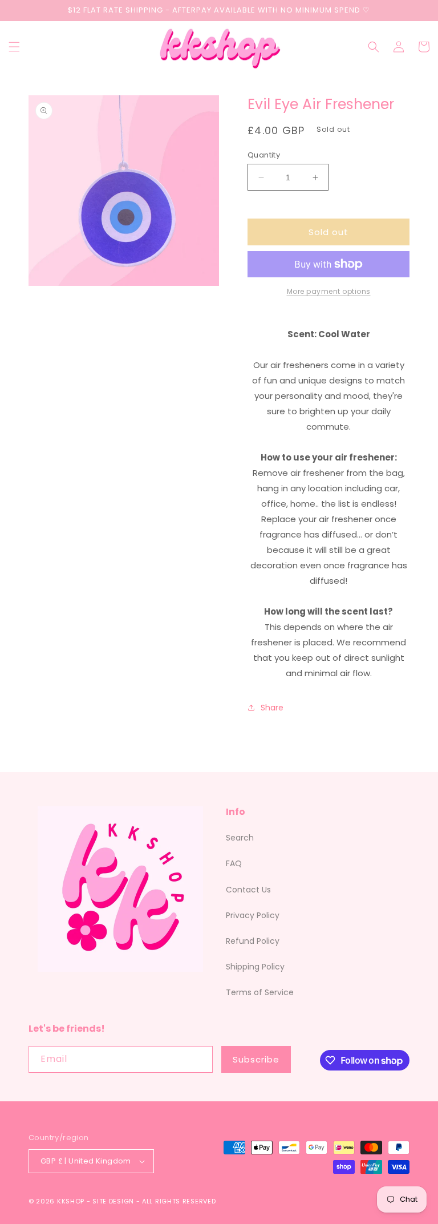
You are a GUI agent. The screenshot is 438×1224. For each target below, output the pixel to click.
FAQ (234, 863)
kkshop (70, 1201)
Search (240, 837)
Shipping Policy (255, 966)
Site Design (113, 1201)
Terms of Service (260, 992)
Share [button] (272, 707)
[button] (14, 46)
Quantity (264, 155)
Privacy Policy (252, 915)
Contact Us (248, 889)
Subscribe (256, 1059)
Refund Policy (252, 941)
